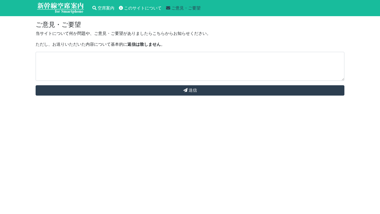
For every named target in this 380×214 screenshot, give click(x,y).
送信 (192, 90)
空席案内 (105, 8)
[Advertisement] (190, 207)
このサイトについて (142, 8)
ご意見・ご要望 (185, 8)
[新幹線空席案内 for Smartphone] (61, 8)
